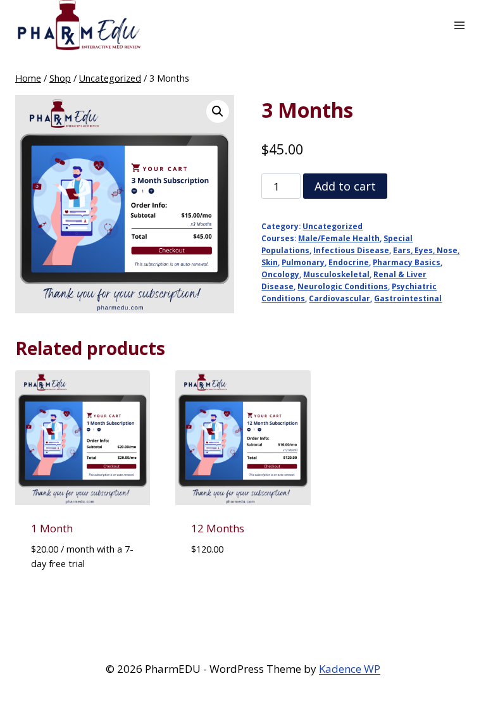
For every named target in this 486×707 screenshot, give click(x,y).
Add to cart (345, 186)
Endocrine (348, 262)
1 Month (52, 528)
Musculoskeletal (336, 274)
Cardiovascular (339, 298)
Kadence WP (349, 668)
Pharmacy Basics (406, 262)
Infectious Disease (351, 250)
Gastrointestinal (408, 298)
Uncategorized (332, 226)
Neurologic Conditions (342, 286)
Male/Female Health (339, 238)
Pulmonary (303, 262)
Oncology (280, 274)
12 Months (217, 528)
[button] (217, 111)
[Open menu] (459, 25)
